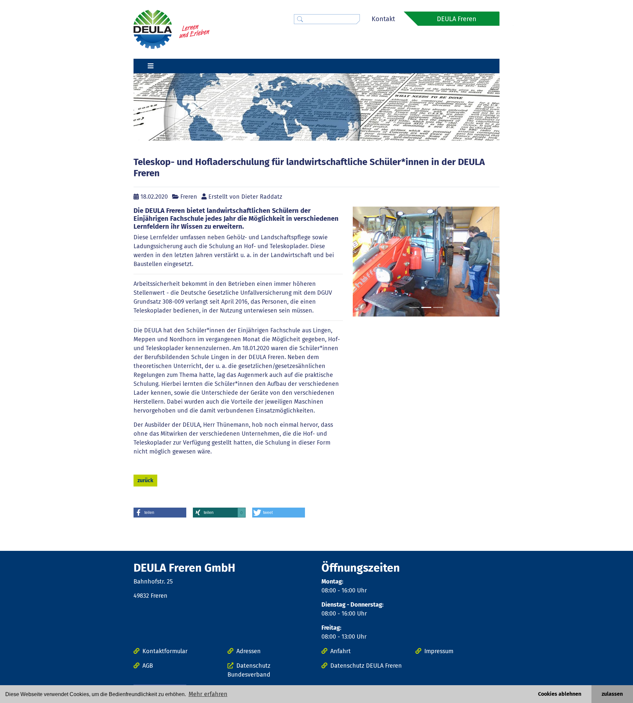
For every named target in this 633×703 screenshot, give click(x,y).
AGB (147, 665)
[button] (364, 262)
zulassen (612, 694)
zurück (145, 480)
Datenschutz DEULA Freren (366, 665)
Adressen (248, 651)
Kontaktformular (165, 651)
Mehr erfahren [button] (208, 694)
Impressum (438, 651)
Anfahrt (340, 651)
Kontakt (383, 19)
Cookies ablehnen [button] (559, 694)
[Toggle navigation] (151, 66)
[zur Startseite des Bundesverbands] (171, 29)
